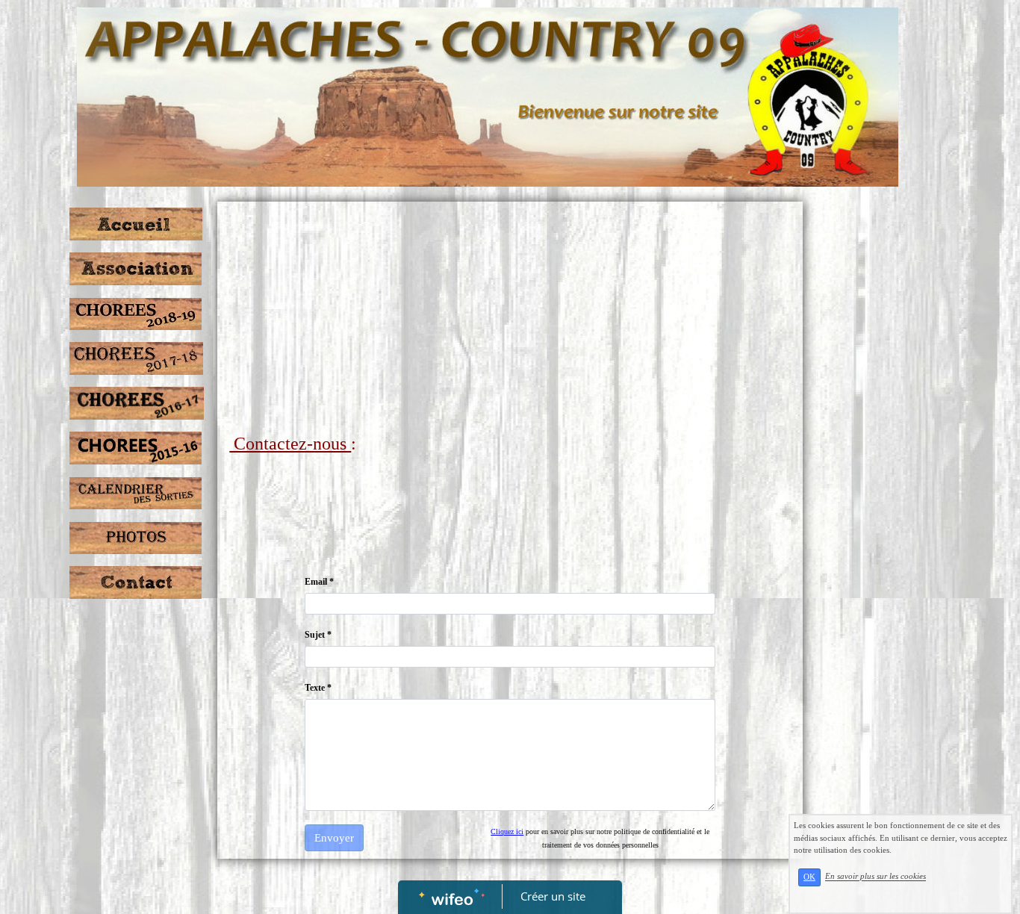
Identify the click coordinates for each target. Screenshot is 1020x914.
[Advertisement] (509, 321)
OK (809, 877)
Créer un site (552, 896)
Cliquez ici (507, 831)
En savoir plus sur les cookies (875, 876)
